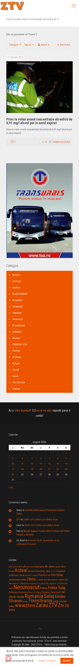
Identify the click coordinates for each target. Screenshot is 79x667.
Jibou (30, 579)
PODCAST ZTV (20, 344)
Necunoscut (27, 587)
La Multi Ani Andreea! (28, 583)
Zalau (42, 605)
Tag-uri (27, 44)
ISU (49, 575)
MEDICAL (17, 331)
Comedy (17, 281)
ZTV (18, 519)
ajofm (57, 567)
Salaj (49, 596)
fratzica (42, 575)
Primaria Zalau (49, 592)
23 (66, 469)
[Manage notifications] (8, 659)
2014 (15, 566)
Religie (16, 363)
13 (41, 463)
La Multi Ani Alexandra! (46, 580)
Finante (34, 575)
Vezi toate (65, 44)
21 (49, 469)
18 (22, 469)
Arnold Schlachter (36, 571)
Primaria (37, 592)
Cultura (16, 287)
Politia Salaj (56, 587)
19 (32, 469)
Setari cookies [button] (47, 660)
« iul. (11, 487)
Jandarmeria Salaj (17, 579)
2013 (10, 567)
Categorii (13, 44)
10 (13, 463)
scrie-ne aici (44, 410)
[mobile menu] (74, 5)
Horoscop (18, 319)
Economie (17, 300)
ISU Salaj (57, 575)
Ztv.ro (63, 605)
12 (32, 463)
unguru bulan (60, 601)
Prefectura (13, 592)
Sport (15, 376)
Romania (34, 596)
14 (49, 463)
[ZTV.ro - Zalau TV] (12, 6)
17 (13, 469)
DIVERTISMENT (20, 293)
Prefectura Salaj (26, 592)
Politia (43, 588)
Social (16, 369)
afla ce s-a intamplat (33, 566)
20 (41, 469)
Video (11, 606)
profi (58, 592)
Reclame (17, 357)
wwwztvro (25, 605)
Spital (25, 601)
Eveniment (18, 306)
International (19, 325)
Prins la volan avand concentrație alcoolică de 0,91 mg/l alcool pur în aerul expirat (39, 121)
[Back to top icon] (39, 628)
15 (58, 463)
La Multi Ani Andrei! (47, 583)
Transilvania (40, 600)
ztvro (12, 610)
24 (13, 474)
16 (66, 463)
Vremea (16, 388)
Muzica (16, 338)
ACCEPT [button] (67, 660)
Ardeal (21, 570)
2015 (20, 567)
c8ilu (48, 571)
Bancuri (16, 274)
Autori (44, 44)
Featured (17, 312)
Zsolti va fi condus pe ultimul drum (40, 519)
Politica (16, 350)
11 (22, 463)
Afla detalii (50, 566)
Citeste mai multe (61, 141)
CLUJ (53, 571)
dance (27, 575)
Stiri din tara (19, 382)
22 (58, 469)
